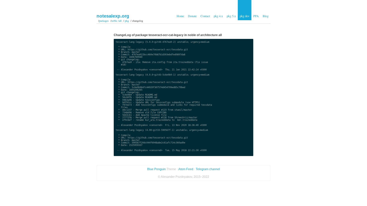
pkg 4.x (218, 16)
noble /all (116, 21)
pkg (127, 21)
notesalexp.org (113, 16)
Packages (104, 21)
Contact (205, 16)
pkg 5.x (231, 16)
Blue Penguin (156, 169)
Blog (266, 16)
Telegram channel (208, 169)
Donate (192, 16)
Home (180, 16)
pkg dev (244, 16)
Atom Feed (185, 169)
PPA (256, 16)
